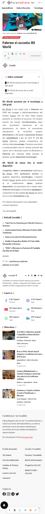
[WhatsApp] (13, 318)
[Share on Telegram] (20, 54)
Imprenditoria (21, 360)
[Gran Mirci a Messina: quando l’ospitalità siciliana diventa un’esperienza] (8, 335)
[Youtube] (13, 309)
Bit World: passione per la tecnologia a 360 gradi (22, 84)
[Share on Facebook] (8, 54)
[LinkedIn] (41, 275)
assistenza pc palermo (18, 261)
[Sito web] (26, 275)
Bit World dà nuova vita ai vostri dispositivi (19, 91)
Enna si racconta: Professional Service (21, 237)
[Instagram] (39, 275)
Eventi (34, 340)
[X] (32, 275)
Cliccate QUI (27, 437)
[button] (4, 2)
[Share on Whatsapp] (16, 54)
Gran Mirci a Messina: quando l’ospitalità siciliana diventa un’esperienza (29, 334)
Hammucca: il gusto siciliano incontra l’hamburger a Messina (28, 393)
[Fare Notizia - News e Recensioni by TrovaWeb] (18, 2)
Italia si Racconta (11, 33)
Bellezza (19, 382)
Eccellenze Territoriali (24, 340)
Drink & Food (32, 399)
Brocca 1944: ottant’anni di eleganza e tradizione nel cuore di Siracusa (29, 354)
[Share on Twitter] (12, 54)
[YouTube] (35, 275)
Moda (35, 382)
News (18, 363)
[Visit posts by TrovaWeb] (5, 65)
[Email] (24, 54)
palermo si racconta (10, 265)
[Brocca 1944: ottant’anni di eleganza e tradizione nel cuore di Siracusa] (8, 354)
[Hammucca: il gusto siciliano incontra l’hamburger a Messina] (8, 393)
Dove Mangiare (22, 399)
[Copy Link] (8, 58)
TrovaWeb (12, 65)
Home (4, 33)
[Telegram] (34, 309)
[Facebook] (29, 275)
